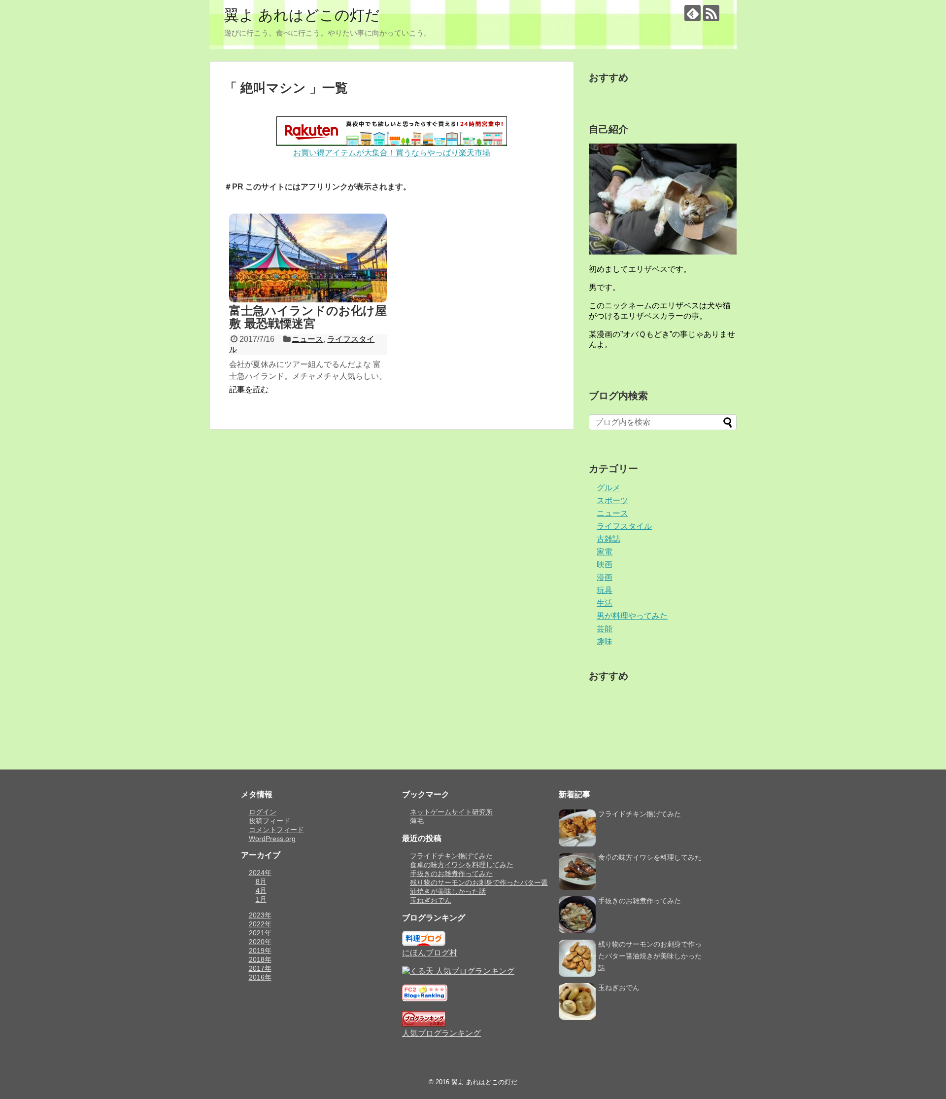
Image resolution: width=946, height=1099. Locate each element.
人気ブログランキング (441, 1033)
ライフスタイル (624, 526)
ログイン (262, 812)
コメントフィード (276, 830)
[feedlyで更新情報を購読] (692, 13)
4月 (261, 890)
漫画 (604, 577)
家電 (604, 552)
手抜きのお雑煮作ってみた (451, 874)
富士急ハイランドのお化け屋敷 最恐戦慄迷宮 (308, 317)
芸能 (604, 628)
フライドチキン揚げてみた (451, 856)
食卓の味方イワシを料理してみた (461, 865)
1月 (261, 899)
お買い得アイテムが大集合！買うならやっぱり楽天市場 (391, 152)
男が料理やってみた (632, 616)
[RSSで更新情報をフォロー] (711, 13)
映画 (604, 564)
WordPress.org (272, 839)
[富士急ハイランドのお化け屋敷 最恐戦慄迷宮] (308, 258)
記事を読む (249, 389)
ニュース (307, 339)
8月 (261, 881)
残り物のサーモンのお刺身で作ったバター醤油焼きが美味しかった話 (650, 956)
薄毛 (417, 821)
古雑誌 (608, 539)
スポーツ (612, 500)
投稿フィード (269, 821)
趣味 (604, 641)
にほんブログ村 (429, 953)
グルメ (608, 487)
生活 (604, 603)
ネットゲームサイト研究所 (451, 812)
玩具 (604, 590)
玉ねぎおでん (430, 900)
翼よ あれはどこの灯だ (302, 15)
